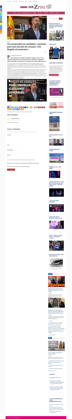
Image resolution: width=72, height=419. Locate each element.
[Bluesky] (27, 107)
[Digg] (18, 109)
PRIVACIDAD (35, 1)
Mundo (34, 12)
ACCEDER (29, 1)
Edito (19, 12)
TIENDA (26, 1)
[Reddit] (37, 107)
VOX (31, 111)
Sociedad (52, 12)
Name (8, 145)
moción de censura (15, 111)
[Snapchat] (29, 107)
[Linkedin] (21, 107)
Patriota (50, 320)
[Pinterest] (40, 107)
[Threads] (25, 107)
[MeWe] (44, 107)
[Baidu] (16, 109)
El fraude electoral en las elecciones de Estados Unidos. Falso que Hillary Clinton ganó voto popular (56, 388)
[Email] (31, 107)
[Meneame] (10, 109)
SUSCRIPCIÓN (21, 1)
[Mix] (8, 109)
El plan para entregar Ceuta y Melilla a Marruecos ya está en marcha (55, 290)
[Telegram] (18, 107)
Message (9, 134)
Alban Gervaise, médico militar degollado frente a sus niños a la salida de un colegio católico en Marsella (57, 382)
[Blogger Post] (1, 22)
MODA (50, 338)
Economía (45, 12)
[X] (8, 107)
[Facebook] (10, 107)
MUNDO (50, 274)
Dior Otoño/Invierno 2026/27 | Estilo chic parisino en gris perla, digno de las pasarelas (56, 362)
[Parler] (23, 107)
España (10, 111)
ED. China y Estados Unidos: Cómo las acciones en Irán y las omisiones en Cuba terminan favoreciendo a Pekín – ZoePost (56, 408)
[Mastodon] (14, 109)
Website (8, 154)
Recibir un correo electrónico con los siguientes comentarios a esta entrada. (23, 163)
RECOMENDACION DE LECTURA (55, 401)
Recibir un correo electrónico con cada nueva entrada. (18, 166)
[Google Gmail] (33, 107)
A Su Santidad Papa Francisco (55, 377)
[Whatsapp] (14, 107)
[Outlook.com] (35, 107)
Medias (57, 12)
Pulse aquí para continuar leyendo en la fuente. (15, 78)
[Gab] (12, 109)
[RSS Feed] (21, 109)
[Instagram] (12, 107)
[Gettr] (42, 107)
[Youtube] (19, 107)
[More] (23, 109)
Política (40, 12)
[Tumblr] (39, 107)
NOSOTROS (9, 1)
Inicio (15, 12)
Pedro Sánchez (21, 111)
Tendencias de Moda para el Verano (56, 368)
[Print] (19, 109)
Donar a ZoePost (54, 74)
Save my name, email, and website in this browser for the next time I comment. (21, 159)
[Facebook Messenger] (16, 107)
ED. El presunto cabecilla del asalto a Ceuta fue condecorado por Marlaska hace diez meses (55, 312)
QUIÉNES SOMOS (15, 1)
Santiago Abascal (27, 111)
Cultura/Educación (26, 12)
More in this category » (52, 334)
